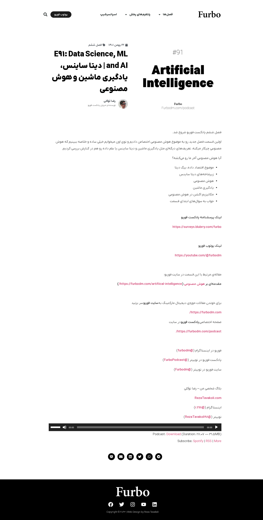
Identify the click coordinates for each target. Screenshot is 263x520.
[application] (135, 427)
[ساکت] (64, 427)
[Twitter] (122, 504)
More (217, 441)
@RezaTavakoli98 (198, 417)
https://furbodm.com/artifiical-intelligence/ (150, 284)
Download (173, 434)
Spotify (198, 441)
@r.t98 (200, 407)
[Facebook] (111, 504)
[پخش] (216, 427)
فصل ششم (95, 45)
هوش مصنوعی (194, 284)
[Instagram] (133, 504)
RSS (209, 441)
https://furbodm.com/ (205, 312)
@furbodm (185, 351)
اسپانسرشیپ (108, 14)
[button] (45, 14)
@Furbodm (183, 370)
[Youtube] (144, 504)
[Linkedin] (155, 504)
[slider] (56, 426)
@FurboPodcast (176, 360)
